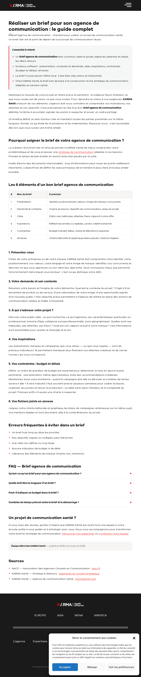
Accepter (65, 667)
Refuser (92, 667)
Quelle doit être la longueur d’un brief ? (32, 483)
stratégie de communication (75, 152)
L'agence (19, 641)
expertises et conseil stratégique (79, 573)
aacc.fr (96, 568)
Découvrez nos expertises (78, 533)
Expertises (40, 641)
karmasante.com (85, 579)
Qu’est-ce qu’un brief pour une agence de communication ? (45, 473)
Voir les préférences (121, 667)
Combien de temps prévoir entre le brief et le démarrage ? (44, 502)
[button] (134, 638)
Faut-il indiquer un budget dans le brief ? (34, 492)
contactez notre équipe (113, 533)
